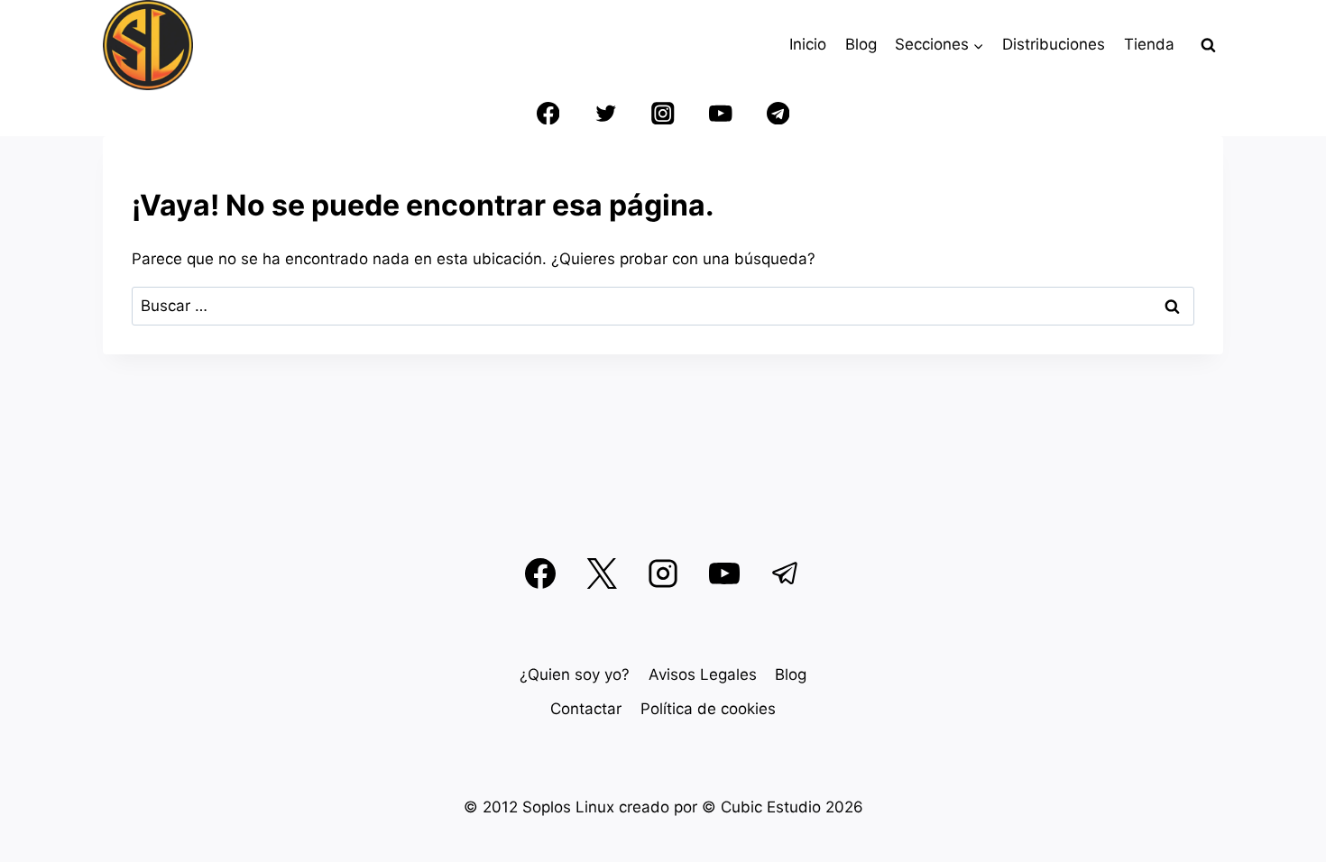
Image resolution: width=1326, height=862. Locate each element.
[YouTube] (720, 113)
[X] (601, 573)
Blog (861, 44)
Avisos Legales (703, 674)
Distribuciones (1053, 44)
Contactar (586, 709)
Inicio (807, 44)
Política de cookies (708, 709)
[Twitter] (606, 113)
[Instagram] (663, 113)
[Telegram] (778, 113)
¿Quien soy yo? (575, 674)
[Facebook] (548, 113)
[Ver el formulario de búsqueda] (1207, 45)
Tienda (1149, 44)
